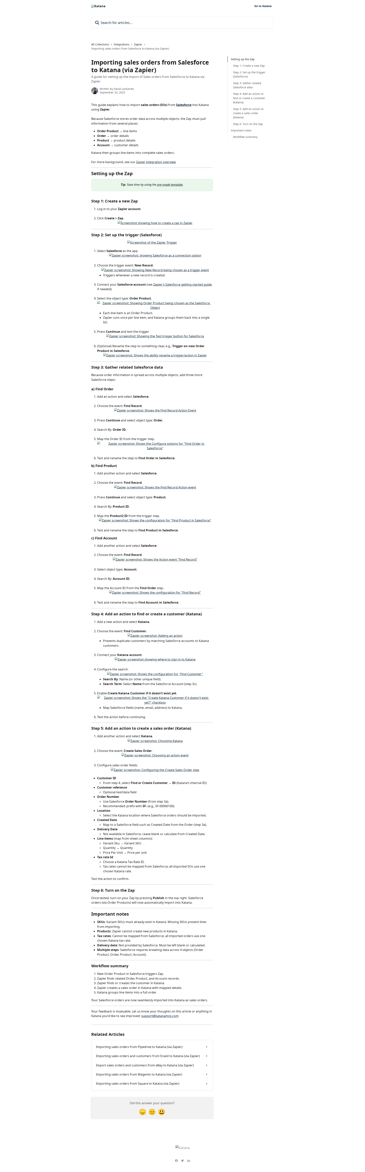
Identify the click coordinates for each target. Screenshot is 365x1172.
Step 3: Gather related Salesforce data (247, 85)
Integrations (121, 44)
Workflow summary (245, 137)
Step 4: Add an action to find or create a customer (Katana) (249, 98)
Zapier (138, 44)
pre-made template (170, 185)
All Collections (100, 44)
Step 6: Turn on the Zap (248, 124)
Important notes (241, 130)
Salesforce (183, 105)
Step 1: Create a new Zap (249, 65)
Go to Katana (262, 6)
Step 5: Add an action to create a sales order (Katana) (248, 113)
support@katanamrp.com (160, 1016)
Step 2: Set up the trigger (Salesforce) (249, 74)
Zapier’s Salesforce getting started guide (182, 284)
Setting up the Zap (243, 59)
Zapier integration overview (156, 162)
